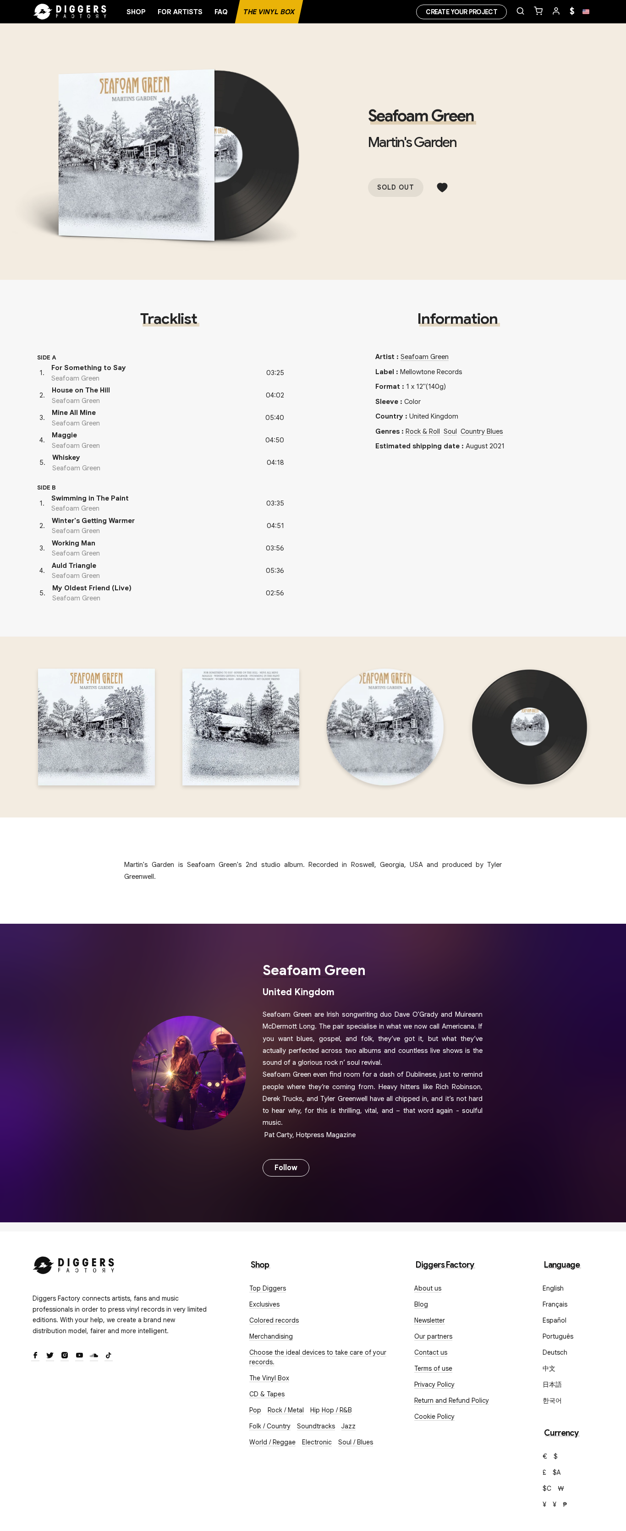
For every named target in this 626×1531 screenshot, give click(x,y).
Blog (421, 1304)
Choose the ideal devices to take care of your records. (317, 1357)
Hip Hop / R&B (331, 1410)
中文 (549, 1368)
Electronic (317, 1442)
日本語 (552, 1384)
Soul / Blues (355, 1442)
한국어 (552, 1400)
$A (557, 1472)
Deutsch (555, 1352)
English (553, 1288)
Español (554, 1320)
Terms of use (433, 1368)
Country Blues (482, 431)
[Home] (70, 12)
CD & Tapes (267, 1394)
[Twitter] (50, 1356)
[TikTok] (108, 1356)
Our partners (433, 1336)
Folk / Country (270, 1426)
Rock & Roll (423, 431)
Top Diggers (267, 1288)
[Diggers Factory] (74, 1263)
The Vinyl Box (269, 12)
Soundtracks (316, 1426)
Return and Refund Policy (451, 1400)
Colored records (274, 1320)
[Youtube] (79, 1356)
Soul (450, 431)
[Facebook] (35, 1356)
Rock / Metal (286, 1410)
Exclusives (264, 1304)
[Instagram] (64, 1356)
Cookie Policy (434, 1416)
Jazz (348, 1426)
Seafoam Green (421, 116)
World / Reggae (272, 1442)
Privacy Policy (434, 1384)
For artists (180, 12)
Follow (286, 1167)
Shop (136, 12)
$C (547, 1488)
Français (555, 1304)
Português (558, 1336)
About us (427, 1288)
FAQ (221, 12)
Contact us (430, 1352)
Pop (255, 1410)
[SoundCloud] (94, 1356)
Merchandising (271, 1336)
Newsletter (429, 1320)
